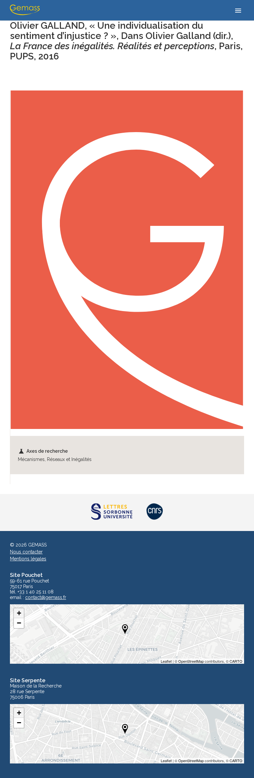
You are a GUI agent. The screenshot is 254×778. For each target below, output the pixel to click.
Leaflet (166, 661)
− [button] (19, 623)
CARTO (236, 661)
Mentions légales (28, 558)
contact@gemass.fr (45, 597)
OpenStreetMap (191, 661)
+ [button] (19, 613)
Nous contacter (26, 551)
